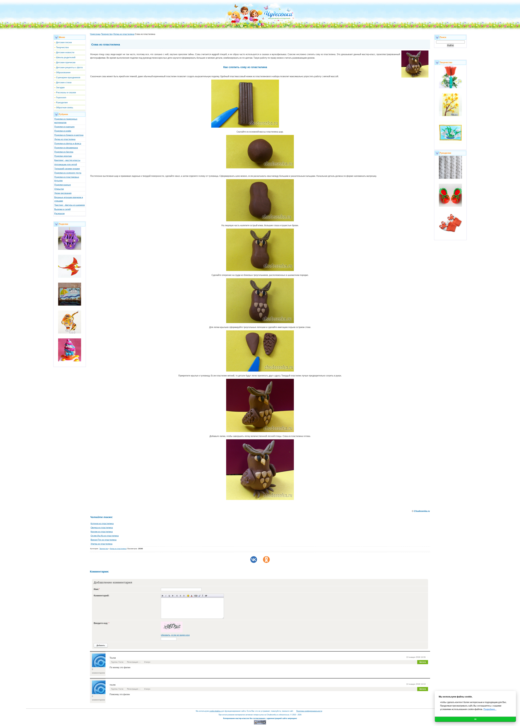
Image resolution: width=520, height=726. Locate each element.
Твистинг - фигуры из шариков (69, 205)
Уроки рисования (63, 193)
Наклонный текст (166, 595)
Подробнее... (489, 709)
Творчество (103, 549)
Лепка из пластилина (64, 139)
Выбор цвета (191, 595)
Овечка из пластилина (102, 527)
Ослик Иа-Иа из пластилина (105, 536)
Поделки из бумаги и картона (68, 135)
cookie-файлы (215, 711)
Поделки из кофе (62, 131)
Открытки (59, 189)
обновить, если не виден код (175, 635)
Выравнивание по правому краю (183, 595)
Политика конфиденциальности (309, 711)
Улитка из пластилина (101, 544)
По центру (180, 595)
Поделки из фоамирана (66, 148)
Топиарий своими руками (67, 169)
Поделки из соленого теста (67, 173)
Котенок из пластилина (102, 523)
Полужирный (162, 595)
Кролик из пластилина (102, 532)
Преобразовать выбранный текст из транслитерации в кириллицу (202, 595)
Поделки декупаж (63, 156)
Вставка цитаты (199, 595)
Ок (475, 719)
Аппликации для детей (65, 164)
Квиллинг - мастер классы (67, 160)
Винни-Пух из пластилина (103, 540)
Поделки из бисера (63, 152)
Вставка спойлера (206, 595)
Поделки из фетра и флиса (67, 143)
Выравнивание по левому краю (177, 595)
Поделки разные (62, 185)
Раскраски (59, 213)
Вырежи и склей (62, 209)
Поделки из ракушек (64, 127)
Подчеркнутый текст (169, 595)
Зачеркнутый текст (172, 595)
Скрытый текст (195, 595)
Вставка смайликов (188, 595)
